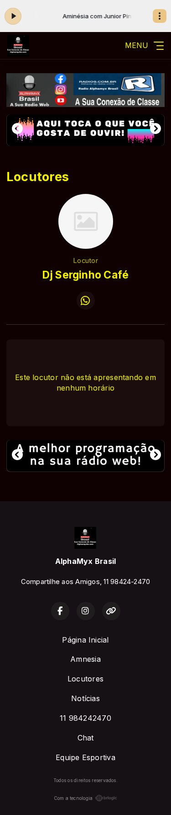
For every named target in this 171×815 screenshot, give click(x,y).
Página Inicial (85, 639)
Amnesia (85, 659)
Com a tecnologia (73, 798)
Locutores (85, 678)
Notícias (85, 698)
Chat (86, 737)
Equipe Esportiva (85, 757)
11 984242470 (85, 718)
